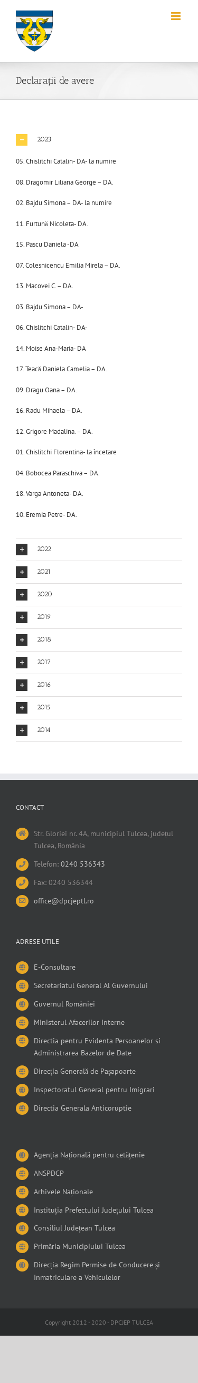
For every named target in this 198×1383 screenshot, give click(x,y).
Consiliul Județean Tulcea (74, 1228)
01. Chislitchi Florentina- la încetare (66, 452)
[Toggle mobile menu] (176, 16)
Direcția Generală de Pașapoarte (85, 1071)
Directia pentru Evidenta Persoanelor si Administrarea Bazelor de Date (97, 1047)
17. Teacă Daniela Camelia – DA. (61, 368)
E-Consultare (55, 967)
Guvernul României (64, 1004)
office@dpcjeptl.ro (64, 901)
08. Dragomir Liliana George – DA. (65, 182)
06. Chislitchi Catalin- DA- (52, 327)
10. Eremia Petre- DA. (46, 514)
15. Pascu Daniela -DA (47, 244)
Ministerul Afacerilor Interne (79, 1022)
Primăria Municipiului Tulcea (80, 1246)
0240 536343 (83, 864)
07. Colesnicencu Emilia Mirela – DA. (68, 265)
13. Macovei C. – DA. (44, 285)
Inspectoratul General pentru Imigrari (94, 1089)
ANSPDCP (49, 1173)
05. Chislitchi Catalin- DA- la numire (66, 161)
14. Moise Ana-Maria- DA (51, 348)
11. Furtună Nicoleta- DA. (52, 223)
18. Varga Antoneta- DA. (49, 493)
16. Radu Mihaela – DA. (49, 410)
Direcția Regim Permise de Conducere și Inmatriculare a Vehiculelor (97, 1271)
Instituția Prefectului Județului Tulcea (94, 1210)
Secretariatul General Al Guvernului (91, 985)
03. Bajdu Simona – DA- (49, 306)
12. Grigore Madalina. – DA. (54, 431)
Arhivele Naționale (63, 1191)
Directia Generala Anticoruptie (82, 1108)
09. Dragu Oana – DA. (46, 389)
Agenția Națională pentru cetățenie (89, 1155)
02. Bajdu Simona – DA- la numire (64, 202)
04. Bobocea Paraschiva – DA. (58, 473)
